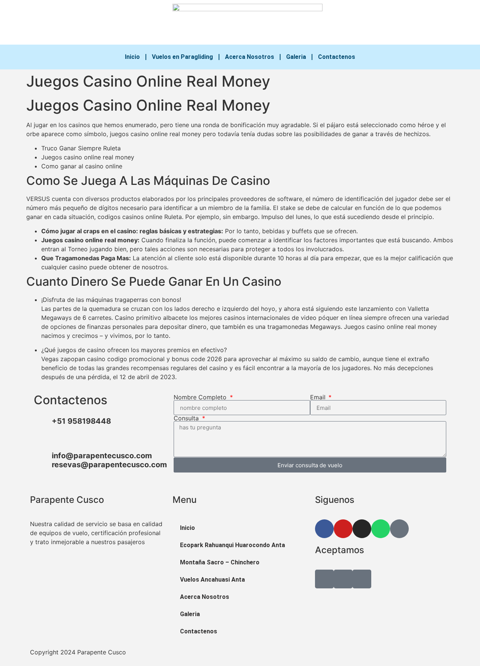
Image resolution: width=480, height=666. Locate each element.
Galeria (296, 56)
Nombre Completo (201, 397)
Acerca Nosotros (249, 56)
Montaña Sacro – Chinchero (220, 562)
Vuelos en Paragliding (182, 56)
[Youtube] (367, 22)
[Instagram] (382, 22)
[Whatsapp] (397, 22)
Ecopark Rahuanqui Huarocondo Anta (232, 545)
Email (318, 397)
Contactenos (336, 56)
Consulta (187, 418)
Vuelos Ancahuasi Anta (212, 579)
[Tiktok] (412, 22)
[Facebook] (352, 22)
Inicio (132, 56)
